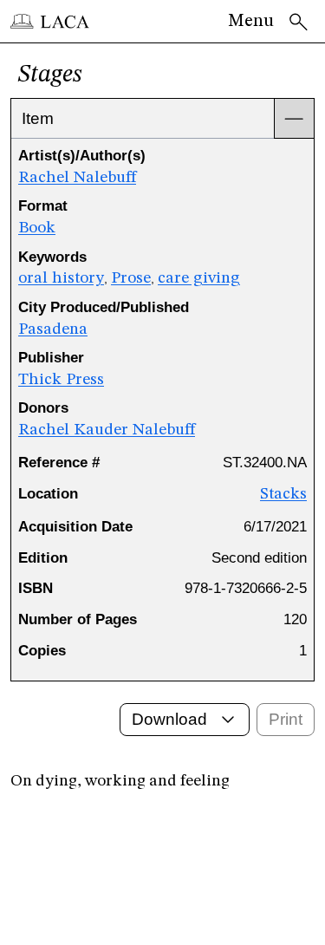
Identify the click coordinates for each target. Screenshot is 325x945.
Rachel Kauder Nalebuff (106, 430)
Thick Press (61, 379)
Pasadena (53, 329)
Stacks (283, 494)
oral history (61, 278)
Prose (131, 278)
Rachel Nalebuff (77, 177)
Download (169, 719)
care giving (199, 278)
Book (36, 228)
